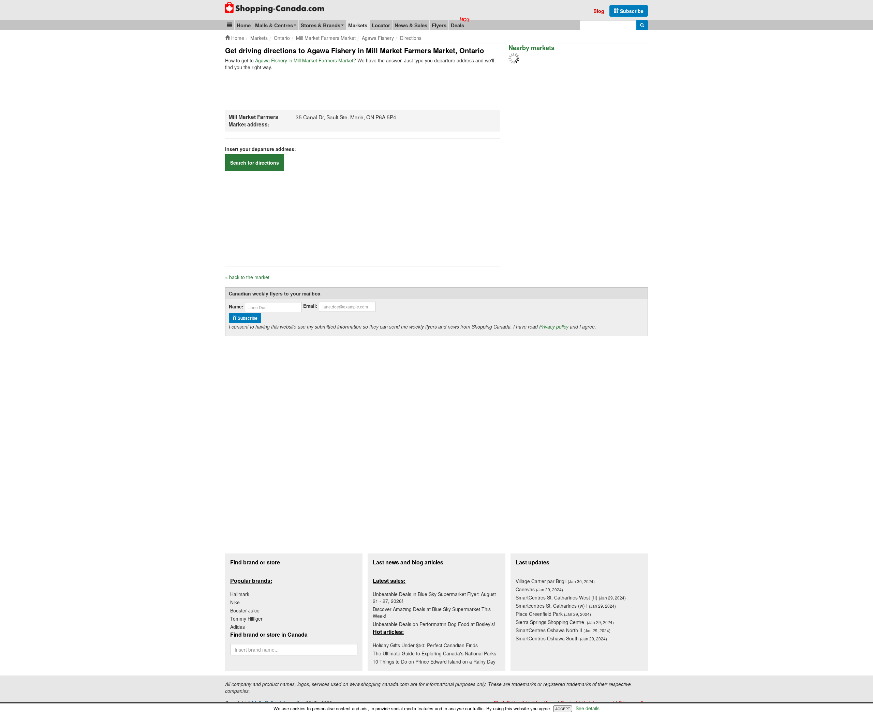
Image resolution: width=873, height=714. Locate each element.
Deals (457, 25)
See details (588, 708)
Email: (310, 305)
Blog (598, 10)
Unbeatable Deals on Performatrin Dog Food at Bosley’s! (434, 624)
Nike (235, 602)
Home (244, 25)
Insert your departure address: (260, 149)
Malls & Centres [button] (274, 25)
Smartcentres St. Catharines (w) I (566, 605)
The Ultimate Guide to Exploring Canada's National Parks (434, 653)
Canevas (539, 589)
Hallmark (239, 594)
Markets (357, 25)
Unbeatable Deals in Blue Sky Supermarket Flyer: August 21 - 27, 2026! (434, 597)
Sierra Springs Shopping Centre (565, 622)
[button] (229, 25)
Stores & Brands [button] (320, 25)
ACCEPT (562, 708)
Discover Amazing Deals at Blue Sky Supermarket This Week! (432, 612)
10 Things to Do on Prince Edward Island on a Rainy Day (434, 661)
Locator (381, 25)
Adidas (237, 626)
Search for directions (254, 162)
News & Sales (411, 25)
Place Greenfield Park (553, 613)
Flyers (439, 25)
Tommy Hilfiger (246, 618)
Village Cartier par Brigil (555, 581)
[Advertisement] (349, 89)
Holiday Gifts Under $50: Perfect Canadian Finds (425, 645)
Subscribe (631, 10)
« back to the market (247, 277)
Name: (236, 306)
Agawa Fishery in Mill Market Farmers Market (304, 60)
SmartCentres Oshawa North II (563, 630)
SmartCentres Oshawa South (561, 638)
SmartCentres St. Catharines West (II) (571, 597)
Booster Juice (245, 610)
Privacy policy (553, 326)
